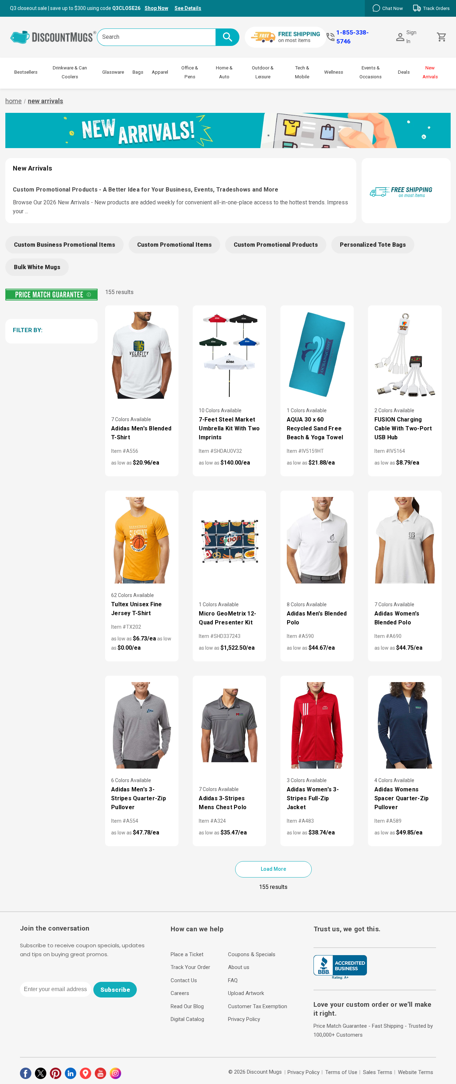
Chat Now (392, 8)
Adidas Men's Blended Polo (317, 618)
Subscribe (115, 989)
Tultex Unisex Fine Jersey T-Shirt (136, 609)
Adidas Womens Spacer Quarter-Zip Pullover (401, 798)
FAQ (233, 980)
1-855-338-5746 (352, 37)
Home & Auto (224, 72)
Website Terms (415, 1072)
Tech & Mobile (302, 72)
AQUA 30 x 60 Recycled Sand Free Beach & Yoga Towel (315, 428)
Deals (404, 72)
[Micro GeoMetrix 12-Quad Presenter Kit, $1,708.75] (229, 540)
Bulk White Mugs (37, 267)
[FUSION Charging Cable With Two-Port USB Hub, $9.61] (404, 355)
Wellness (333, 72)
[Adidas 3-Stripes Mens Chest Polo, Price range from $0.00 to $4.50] (229, 725)
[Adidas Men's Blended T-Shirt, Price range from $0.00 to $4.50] (141, 355)
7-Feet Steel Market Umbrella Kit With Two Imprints (229, 428)
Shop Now (156, 8)
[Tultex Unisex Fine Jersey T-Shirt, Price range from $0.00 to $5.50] (141, 540)
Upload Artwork (246, 993)
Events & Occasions (370, 72)
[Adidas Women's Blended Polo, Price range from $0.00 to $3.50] (404, 540)
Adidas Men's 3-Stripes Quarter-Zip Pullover (138, 798)
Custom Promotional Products (276, 244)
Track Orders (436, 8)
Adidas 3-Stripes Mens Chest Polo (223, 803)
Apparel (160, 72)
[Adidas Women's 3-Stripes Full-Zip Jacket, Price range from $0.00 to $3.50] (317, 725)
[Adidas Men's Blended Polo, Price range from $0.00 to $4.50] (317, 540)
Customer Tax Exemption (257, 1006)
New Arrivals (430, 72)
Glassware (113, 72)
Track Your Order (190, 967)
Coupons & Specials (251, 954)
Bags (138, 72)
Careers (180, 993)
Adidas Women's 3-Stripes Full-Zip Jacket (313, 798)
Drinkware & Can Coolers (70, 72)
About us (238, 967)
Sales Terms (377, 1072)
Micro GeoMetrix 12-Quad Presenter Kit (227, 618)
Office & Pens (189, 72)
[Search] (227, 37)
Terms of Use (341, 1072)
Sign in (411, 37)
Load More (273, 869)
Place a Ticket (187, 954)
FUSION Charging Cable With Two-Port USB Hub (403, 428)
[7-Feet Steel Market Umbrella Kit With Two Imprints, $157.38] (229, 355)
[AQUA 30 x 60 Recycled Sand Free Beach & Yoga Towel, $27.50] (317, 355)
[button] (50, 330)
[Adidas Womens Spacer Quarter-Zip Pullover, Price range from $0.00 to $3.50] (404, 725)
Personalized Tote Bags (373, 244)
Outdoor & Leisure (263, 72)
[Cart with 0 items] (441, 37)
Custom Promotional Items (174, 244)
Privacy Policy (244, 1019)
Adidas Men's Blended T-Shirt (141, 433)
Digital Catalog (187, 1019)
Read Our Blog (187, 1006)
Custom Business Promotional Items (64, 244)
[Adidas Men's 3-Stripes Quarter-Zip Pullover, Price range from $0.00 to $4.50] (141, 725)
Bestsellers (25, 72)
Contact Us (184, 980)
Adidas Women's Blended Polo (397, 618)
